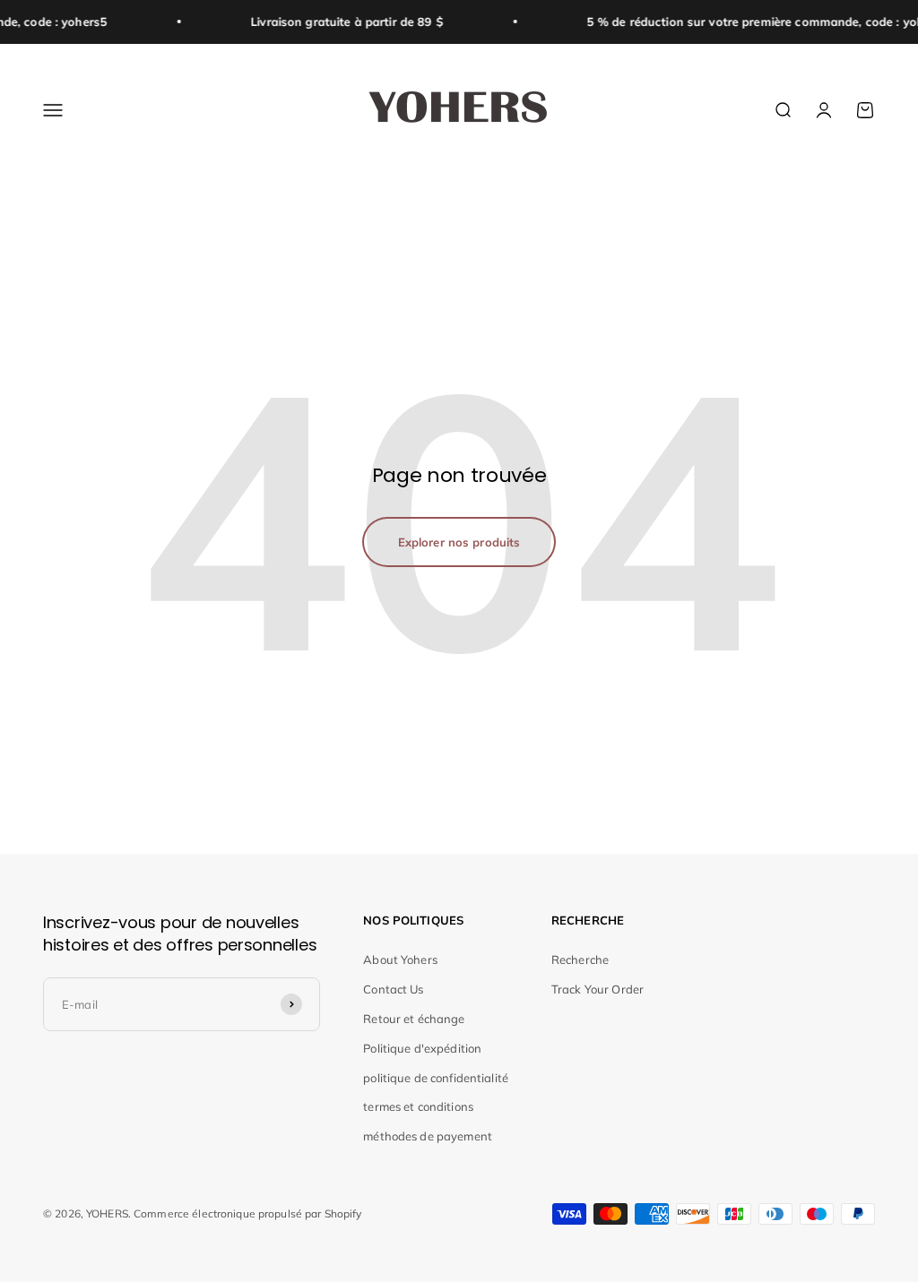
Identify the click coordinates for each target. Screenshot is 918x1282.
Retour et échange (413, 1018)
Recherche (580, 959)
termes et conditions (418, 1106)
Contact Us (393, 989)
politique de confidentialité (435, 1078)
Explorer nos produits (459, 542)
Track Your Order (597, 989)
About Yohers (400, 959)
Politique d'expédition (422, 1048)
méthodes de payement (427, 1136)
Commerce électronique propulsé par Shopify (247, 1213)
